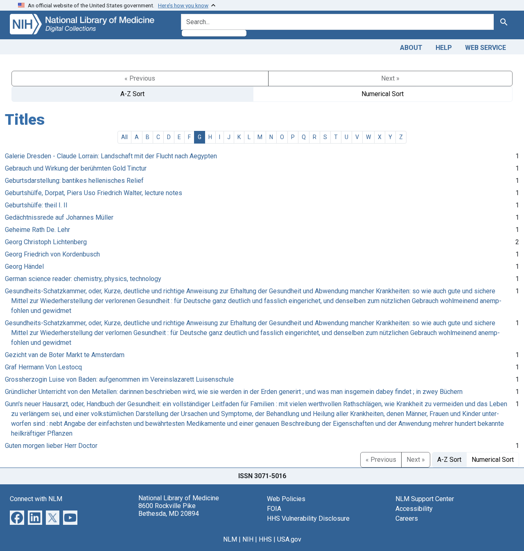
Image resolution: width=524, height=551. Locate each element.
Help (444, 48)
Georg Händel (24, 266)
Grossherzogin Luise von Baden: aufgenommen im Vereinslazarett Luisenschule (119, 379)
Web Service (485, 48)
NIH (247, 539)
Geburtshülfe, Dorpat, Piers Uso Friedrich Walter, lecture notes (93, 193)
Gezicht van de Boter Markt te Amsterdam (64, 355)
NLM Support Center (424, 499)
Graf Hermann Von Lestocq (43, 367)
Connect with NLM (36, 499)
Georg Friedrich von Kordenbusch (52, 254)
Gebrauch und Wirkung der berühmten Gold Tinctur (76, 168)
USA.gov (289, 539)
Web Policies (286, 499)
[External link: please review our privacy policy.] (17, 517)
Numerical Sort (382, 94)
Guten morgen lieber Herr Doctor (51, 446)
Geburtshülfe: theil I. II (36, 205)
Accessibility (414, 509)
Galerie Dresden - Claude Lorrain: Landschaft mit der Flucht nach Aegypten (111, 156)
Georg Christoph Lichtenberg (46, 242)
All (124, 137)
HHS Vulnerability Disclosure (308, 518)
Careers (406, 518)
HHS (265, 539)
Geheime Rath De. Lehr (37, 230)
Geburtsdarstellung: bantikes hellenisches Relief (74, 180)
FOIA (274, 509)
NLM (230, 539)
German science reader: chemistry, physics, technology (83, 279)
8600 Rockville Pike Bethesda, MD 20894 (168, 509)
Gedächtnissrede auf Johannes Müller (59, 217)
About (411, 48)
